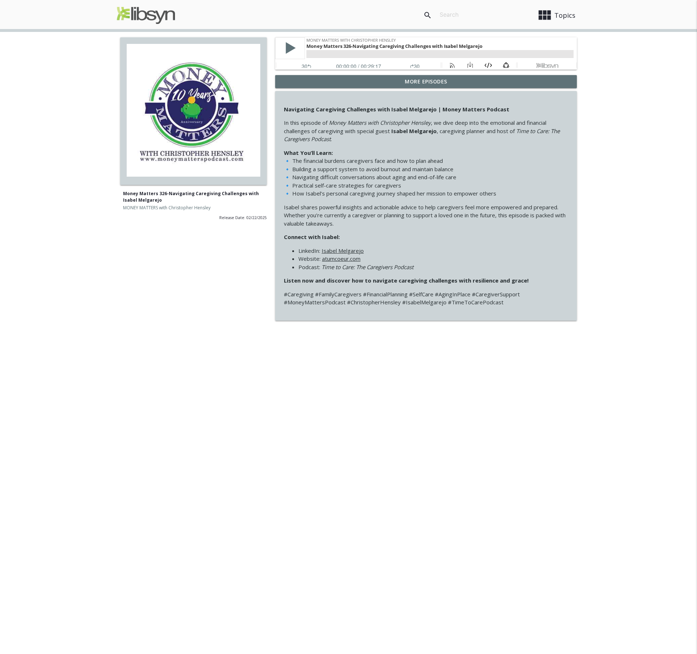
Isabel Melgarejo (343, 250)
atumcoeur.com (341, 258)
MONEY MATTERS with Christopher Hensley (167, 208)
